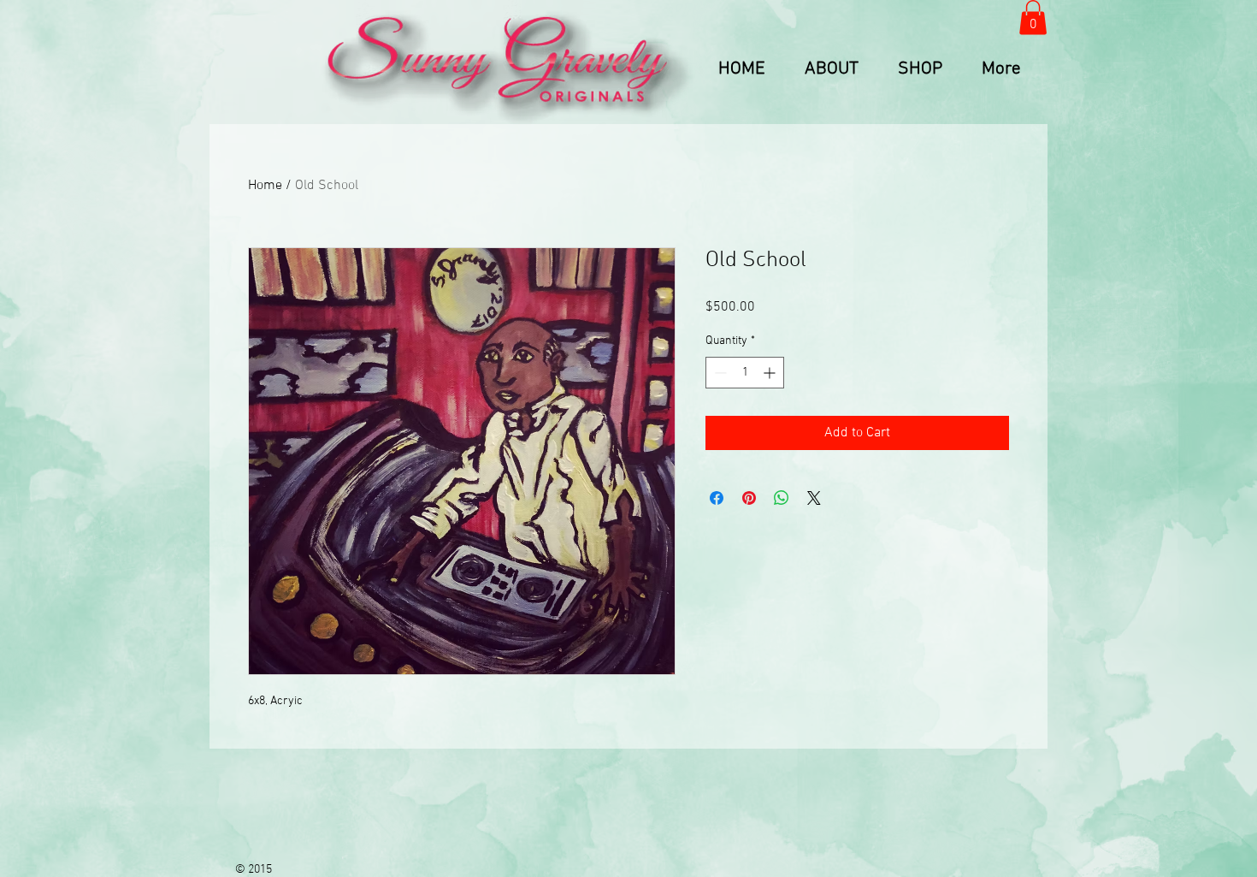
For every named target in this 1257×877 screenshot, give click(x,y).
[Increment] (771, 373)
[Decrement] (718, 373)
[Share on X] (814, 498)
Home (265, 185)
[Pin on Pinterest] (749, 498)
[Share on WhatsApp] (781, 498)
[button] (1033, 17)
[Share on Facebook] (716, 498)
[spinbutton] (744, 373)
